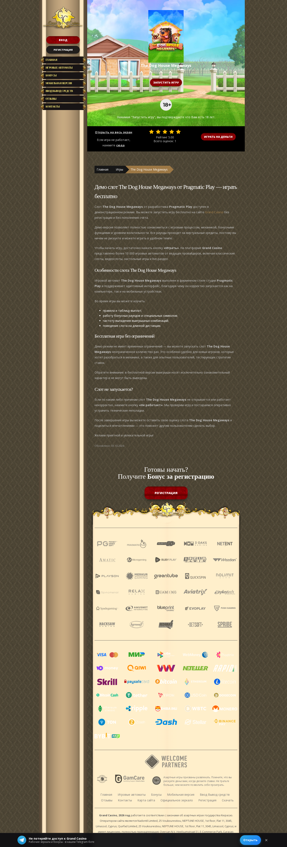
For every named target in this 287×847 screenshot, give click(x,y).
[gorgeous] (178, 132)
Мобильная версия (59, 83)
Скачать (228, 800)
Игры (119, 169)
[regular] (165, 132)
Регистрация (63, 49)
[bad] (151, 132)
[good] (171, 132)
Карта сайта (146, 800)
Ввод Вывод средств (59, 91)
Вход (63, 40)
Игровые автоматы (59, 67)
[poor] (158, 132)
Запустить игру (166, 82)
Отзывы (51, 98)
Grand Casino (214, 212)
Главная (51, 59)
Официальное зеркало (177, 800)
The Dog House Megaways (149, 169)
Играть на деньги (218, 137)
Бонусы (51, 75)
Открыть (250, 840)
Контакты (53, 106)
